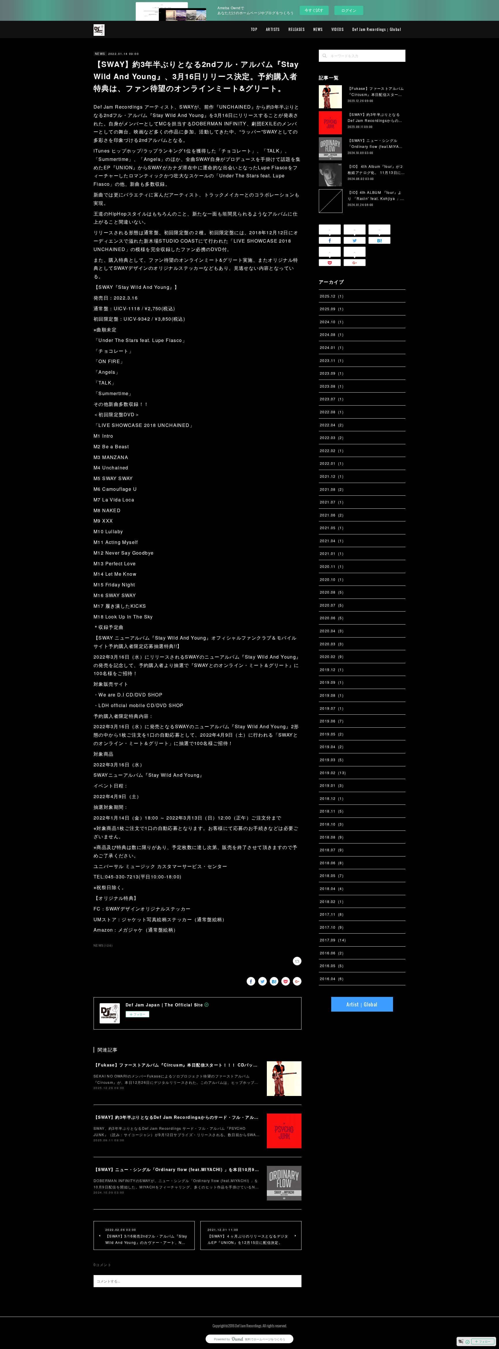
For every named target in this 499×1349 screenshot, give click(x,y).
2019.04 (332, 746)
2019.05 (332, 733)
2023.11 (332, 360)
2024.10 (332, 321)
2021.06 (332, 514)
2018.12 (332, 798)
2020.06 (332, 617)
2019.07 (332, 708)
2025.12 (332, 295)
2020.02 (332, 656)
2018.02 (332, 901)
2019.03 (332, 759)
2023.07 (332, 398)
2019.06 (332, 720)
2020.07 (332, 605)
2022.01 (332, 463)
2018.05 (332, 875)
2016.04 (332, 978)
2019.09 (332, 682)
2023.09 (332, 373)
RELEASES (296, 29)
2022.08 (332, 411)
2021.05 (332, 527)
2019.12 (332, 669)
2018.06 (332, 862)
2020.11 (332, 566)
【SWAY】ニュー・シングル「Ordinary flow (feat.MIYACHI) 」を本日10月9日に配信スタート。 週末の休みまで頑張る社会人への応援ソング (239, 1169)
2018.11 (332, 811)
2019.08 (332, 695)
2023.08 (332, 386)
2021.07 (332, 501)
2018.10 (332, 824)
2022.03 (332, 437)
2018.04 (332, 888)
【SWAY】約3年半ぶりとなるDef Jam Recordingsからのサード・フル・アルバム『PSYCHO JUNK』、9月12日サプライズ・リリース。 (234, 1117)
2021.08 (332, 489)
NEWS (318, 29)
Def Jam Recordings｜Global (376, 29)
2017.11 (332, 914)
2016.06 (332, 952)
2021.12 (332, 476)
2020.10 (332, 579)
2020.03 (332, 643)
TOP (254, 29)
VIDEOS (338, 29)
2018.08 (332, 837)
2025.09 (332, 308)
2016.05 (332, 965)
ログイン (348, 10)
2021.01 (332, 553)
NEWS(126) (103, 945)
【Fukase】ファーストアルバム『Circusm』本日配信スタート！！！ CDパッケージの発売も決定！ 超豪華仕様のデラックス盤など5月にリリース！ (244, 1065)
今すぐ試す (314, 10)
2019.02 (333, 772)
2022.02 (332, 450)
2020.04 (332, 630)
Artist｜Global (362, 1004)
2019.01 (332, 785)
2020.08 (332, 592)
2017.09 (333, 939)
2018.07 (332, 849)
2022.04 (332, 424)
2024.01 (332, 347)
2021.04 (332, 540)
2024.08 (332, 334)
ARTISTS (273, 29)
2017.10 (332, 927)
